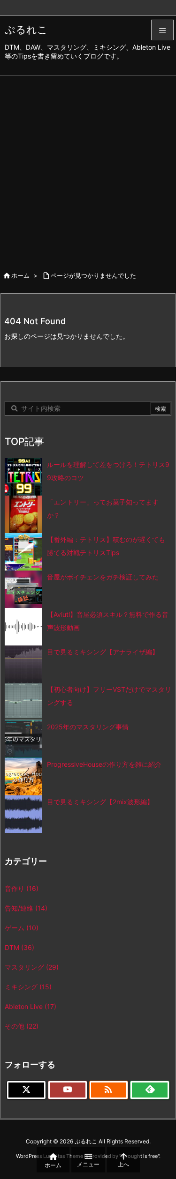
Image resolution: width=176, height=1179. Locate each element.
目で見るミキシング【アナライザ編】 (103, 652)
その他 (21, 1026)
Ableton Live (30, 1006)
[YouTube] (67, 1090)
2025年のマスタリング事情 (88, 727)
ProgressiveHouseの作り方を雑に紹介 (104, 764)
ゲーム (21, 928)
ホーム (20, 275)
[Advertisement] (88, 168)
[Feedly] (149, 1090)
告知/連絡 (26, 908)
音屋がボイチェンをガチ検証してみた (103, 577)
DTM (19, 947)
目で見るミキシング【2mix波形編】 (100, 802)
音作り (21, 888)
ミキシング (28, 987)
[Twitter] (26, 1090)
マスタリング (32, 967)
